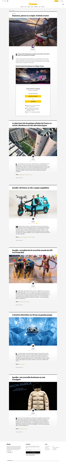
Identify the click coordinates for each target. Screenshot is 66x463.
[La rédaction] (33, 157)
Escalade (26, 174)
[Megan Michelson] (33, 47)
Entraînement (21, 174)
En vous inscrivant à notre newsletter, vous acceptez (32, 454)
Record (24, 301)
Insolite (14, 13)
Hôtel (20, 364)
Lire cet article (19, 240)
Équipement (21, 428)
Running (27, 301)
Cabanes (13, 10)
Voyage (10, 10)
